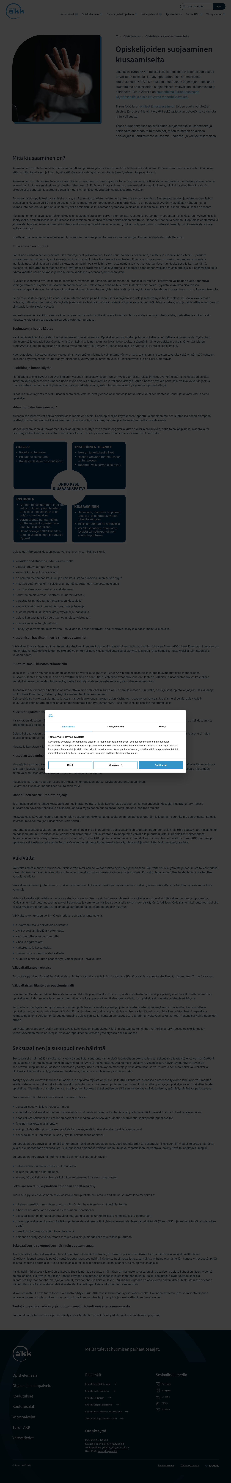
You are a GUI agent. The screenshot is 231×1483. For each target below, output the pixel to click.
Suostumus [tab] (68, 726)
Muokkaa (114, 765)
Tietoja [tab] (163, 726)
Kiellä (70, 765)
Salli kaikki (161, 765)
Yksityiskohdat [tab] (115, 726)
